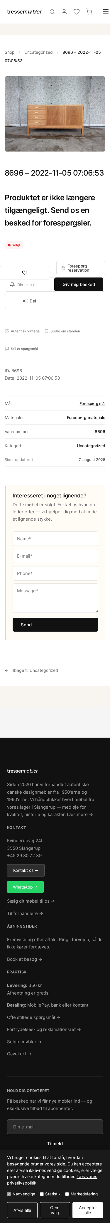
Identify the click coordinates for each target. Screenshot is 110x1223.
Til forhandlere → (25, 913)
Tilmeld (55, 1143)
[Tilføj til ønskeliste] (24, 273)
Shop (10, 52)
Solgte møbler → (24, 1041)
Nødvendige (24, 1194)
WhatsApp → (25, 886)
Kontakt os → (25, 870)
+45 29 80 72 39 (24, 855)
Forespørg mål (92, 403)
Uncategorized (38, 52)
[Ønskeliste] (76, 12)
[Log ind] (64, 12)
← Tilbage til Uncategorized (31, 670)
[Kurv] (89, 12)
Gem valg (55, 1210)
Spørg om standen (65, 331)
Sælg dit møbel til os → (31, 901)
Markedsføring (84, 1194)
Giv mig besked (78, 284)
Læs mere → (80, 814)
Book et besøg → (24, 959)
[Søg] (52, 12)
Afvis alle (22, 1210)
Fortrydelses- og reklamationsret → (44, 1029)
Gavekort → (19, 1054)
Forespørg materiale (86, 417)
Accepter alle (88, 1210)
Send (26, 625)
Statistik (52, 1194)
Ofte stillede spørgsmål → (33, 1017)
